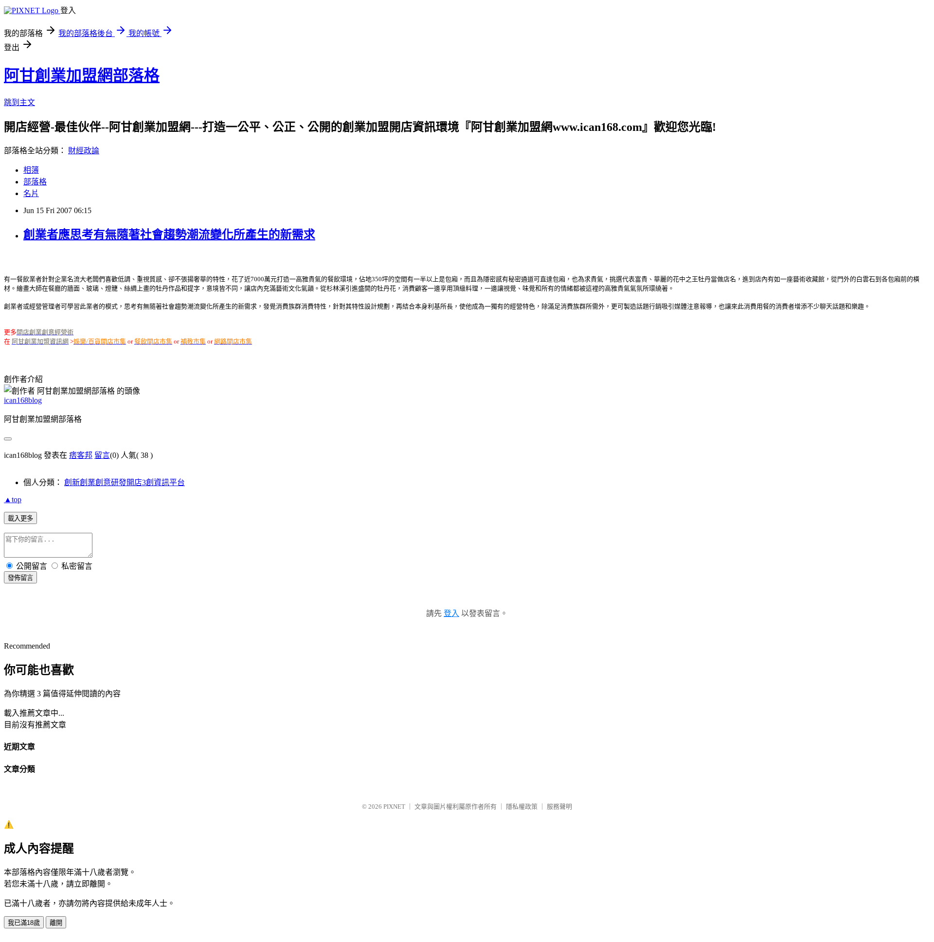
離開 (56, 922)
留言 (102, 455)
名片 (31, 193)
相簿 (31, 170)
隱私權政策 (522, 806)
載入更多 (20, 518)
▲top (12, 499)
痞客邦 (80, 455)
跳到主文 (19, 102)
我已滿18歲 (24, 922)
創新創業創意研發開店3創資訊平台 (124, 482)
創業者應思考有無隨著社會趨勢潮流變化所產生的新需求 (169, 234)
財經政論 (83, 150)
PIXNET (394, 806)
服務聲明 (559, 806)
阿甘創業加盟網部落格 (82, 75)
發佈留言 (20, 577)
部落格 (35, 182)
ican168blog (23, 400)
